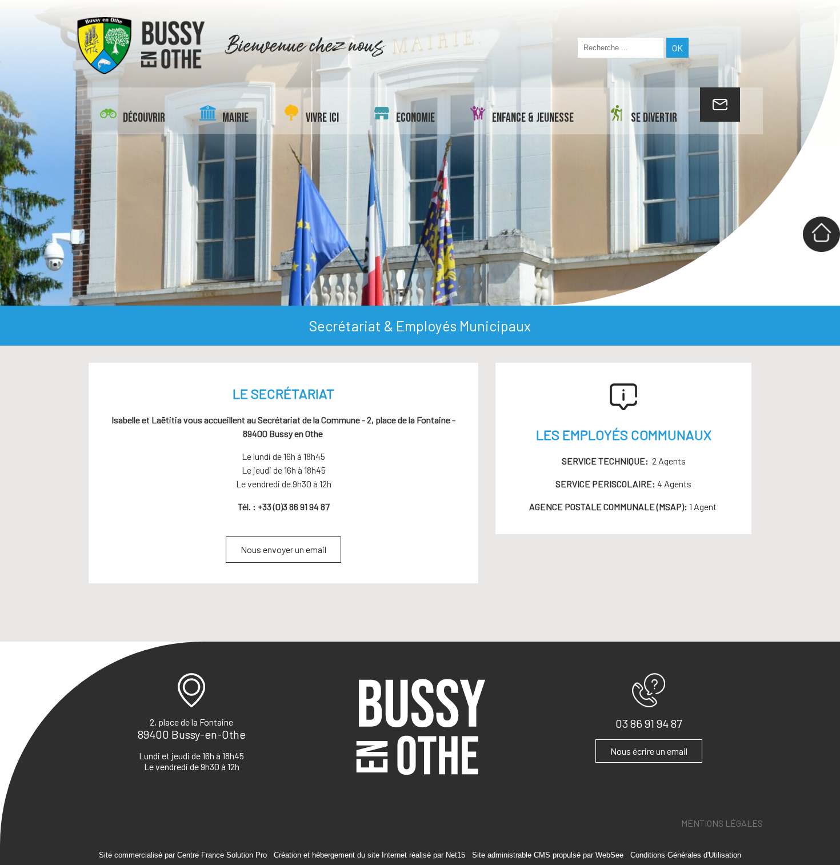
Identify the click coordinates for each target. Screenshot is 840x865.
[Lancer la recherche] (677, 48)
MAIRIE (235, 118)
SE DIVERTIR (654, 118)
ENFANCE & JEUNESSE (533, 118)
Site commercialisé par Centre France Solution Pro (183, 855)
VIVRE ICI (322, 118)
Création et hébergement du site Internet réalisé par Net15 (369, 855)
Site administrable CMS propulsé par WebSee (547, 855)
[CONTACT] (720, 104)
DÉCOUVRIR (144, 118)
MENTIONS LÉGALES (722, 823)
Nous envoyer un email (283, 549)
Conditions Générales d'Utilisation (685, 855)
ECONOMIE (415, 118)
